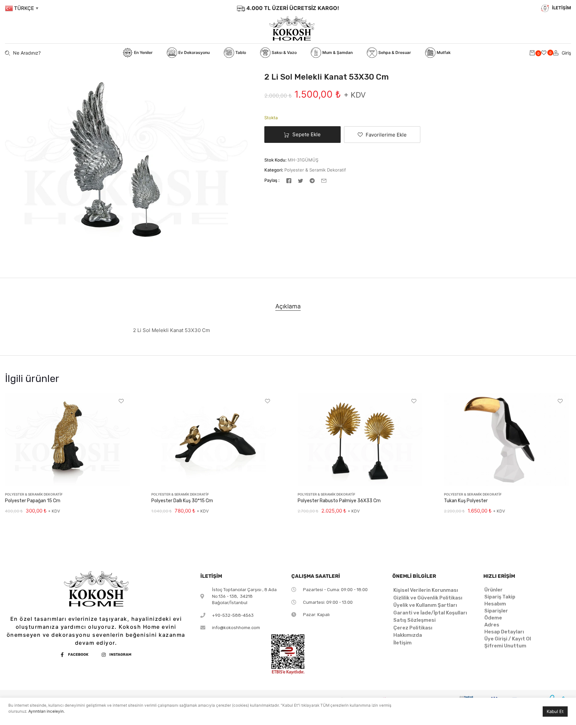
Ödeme (493, 618)
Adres (491, 625)
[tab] (288, 306)
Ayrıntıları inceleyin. (46, 711)
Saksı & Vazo (284, 52)
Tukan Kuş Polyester (466, 501)
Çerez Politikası (412, 628)
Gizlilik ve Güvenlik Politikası (427, 598)
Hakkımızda (407, 635)
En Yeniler (143, 52)
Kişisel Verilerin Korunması (425, 590)
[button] (382, 134)
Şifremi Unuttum (505, 646)
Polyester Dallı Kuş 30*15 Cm (182, 501)
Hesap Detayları (504, 632)
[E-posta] (323, 180)
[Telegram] (312, 180)
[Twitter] (300, 180)
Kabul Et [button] (555, 711)
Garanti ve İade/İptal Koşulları (430, 613)
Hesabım (495, 604)
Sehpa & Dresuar (394, 52)
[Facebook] (288, 180)
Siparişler (496, 611)
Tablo (240, 52)
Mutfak (443, 52)
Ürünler (493, 590)
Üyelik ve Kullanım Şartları (425, 605)
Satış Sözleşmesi (414, 620)
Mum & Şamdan (337, 52)
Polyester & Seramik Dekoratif (315, 170)
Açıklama (288, 306)
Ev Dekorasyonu (193, 52)
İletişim (402, 643)
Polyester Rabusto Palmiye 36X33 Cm (339, 501)
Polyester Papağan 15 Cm (32, 501)
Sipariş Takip (499, 597)
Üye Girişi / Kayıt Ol (507, 639)
